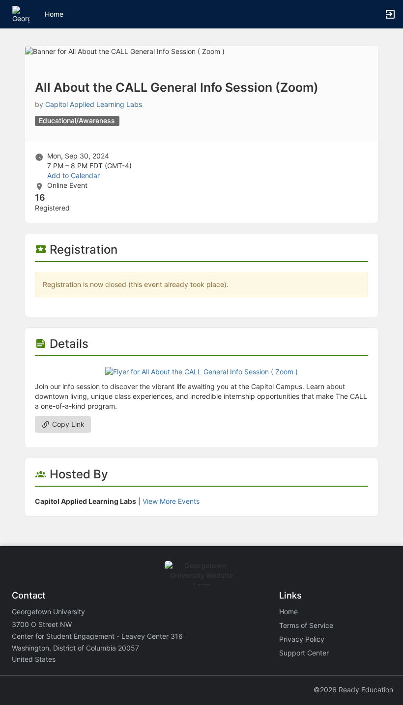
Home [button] (54, 14)
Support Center (304, 653)
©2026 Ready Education (353, 689)
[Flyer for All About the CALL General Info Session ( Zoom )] (201, 370)
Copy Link (67, 424)
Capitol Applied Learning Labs (93, 104)
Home (288, 611)
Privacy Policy (301, 639)
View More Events (171, 501)
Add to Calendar (73, 175)
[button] (21, 13)
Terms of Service (306, 625)
